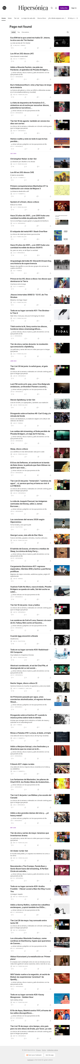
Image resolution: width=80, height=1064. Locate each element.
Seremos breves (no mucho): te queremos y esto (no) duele (30, 686)
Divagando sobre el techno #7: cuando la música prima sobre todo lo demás (28, 716)
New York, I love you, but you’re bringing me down (27, 316)
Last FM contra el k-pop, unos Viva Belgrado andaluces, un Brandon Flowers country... (30, 385)
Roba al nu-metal (16, 205)
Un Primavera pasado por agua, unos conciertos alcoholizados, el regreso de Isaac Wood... (30, 699)
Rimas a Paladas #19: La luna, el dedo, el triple (30, 733)
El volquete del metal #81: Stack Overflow (28, 231)
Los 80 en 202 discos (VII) (22, 172)
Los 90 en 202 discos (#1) (22, 53)
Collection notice (52, 1050)
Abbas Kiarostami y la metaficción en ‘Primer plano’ (30, 957)
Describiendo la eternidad (19, 56)
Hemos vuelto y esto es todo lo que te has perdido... (28, 140)
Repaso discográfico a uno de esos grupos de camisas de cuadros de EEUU (29, 267)
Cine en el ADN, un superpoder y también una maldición (29, 402)
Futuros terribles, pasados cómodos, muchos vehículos (28, 538)
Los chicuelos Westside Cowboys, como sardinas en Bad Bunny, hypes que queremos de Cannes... (30, 941)
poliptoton (19, 527)
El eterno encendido (17, 175)
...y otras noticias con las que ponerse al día (25, 110)
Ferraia (23, 45)
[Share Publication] (56, 8)
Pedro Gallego (23, 94)
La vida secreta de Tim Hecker (20, 43)
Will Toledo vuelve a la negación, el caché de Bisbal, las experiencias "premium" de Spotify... (30, 977)
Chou (30, 688)
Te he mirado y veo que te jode (20, 525)
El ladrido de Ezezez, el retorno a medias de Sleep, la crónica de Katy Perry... (29, 550)
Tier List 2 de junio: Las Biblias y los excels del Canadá (30, 796)
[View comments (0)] (25, 48)
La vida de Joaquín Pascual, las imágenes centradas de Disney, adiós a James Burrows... (28, 503)
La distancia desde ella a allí (19, 191)
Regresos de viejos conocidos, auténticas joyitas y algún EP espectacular (30, 575)
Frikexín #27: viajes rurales (22, 764)
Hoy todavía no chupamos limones (22, 655)
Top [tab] (18, 32)
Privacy (38, 1050)
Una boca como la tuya (18, 284)
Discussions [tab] (25, 32)
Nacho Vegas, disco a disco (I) (23, 683)
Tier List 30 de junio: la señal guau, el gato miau (29, 367)
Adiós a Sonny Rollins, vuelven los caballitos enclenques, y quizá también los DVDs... (30, 906)
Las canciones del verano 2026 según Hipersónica (27, 520)
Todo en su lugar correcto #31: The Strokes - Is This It (30, 311)
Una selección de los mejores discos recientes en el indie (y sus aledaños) (30, 768)
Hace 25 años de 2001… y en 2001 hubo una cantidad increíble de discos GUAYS (29, 246)
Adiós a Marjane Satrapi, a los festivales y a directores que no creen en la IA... (29, 747)
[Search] (52, 8)
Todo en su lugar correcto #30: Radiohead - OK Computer (29, 651)
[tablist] (20, 32)
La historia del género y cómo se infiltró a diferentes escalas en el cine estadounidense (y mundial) (30, 91)
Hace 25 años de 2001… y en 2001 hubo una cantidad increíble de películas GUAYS (29, 216)
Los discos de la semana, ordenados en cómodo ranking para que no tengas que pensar (31, 127)
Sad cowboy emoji (16, 1000)
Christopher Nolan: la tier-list (23, 159)
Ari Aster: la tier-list (19, 851)
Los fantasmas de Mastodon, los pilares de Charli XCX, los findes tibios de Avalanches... (30, 780)
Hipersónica (19, 76)
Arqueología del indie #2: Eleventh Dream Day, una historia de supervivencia (31, 262)
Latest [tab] (14, 32)
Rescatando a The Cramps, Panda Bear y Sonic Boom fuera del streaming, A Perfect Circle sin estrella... (29, 868)
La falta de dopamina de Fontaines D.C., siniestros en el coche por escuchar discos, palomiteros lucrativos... (29, 105)
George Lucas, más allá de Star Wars (26, 535)
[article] (40, 43)
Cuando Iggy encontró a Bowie (24, 636)
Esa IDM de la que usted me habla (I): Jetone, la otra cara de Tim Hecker (30, 39)
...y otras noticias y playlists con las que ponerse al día (28, 144)
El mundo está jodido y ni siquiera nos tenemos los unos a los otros (29, 854)
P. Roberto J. (22, 58)
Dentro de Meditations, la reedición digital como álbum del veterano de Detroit (30, 420)
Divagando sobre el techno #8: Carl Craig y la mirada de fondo (30, 414)
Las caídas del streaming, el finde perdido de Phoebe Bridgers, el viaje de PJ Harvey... (30, 432)
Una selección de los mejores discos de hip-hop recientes (29, 736)
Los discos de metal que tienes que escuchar (25, 234)
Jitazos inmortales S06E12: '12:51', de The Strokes (29, 296)
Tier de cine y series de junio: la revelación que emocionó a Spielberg (29, 345)
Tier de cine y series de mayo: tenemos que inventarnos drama (29, 834)
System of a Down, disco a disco (24, 202)
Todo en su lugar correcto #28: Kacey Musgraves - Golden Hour (27, 995)
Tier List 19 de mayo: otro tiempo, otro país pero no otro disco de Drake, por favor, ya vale (30, 1027)
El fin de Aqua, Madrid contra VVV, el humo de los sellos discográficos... (30, 1011)
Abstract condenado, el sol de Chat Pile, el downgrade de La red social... (29, 666)
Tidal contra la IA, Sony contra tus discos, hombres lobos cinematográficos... (28, 327)
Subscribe (64, 8)
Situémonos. (14, 639)
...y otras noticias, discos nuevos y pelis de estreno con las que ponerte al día (29, 73)
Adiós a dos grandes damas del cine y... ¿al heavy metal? (29, 814)
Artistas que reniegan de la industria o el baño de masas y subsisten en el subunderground (29, 721)
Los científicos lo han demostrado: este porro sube (27, 452)
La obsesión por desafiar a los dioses (22, 161)
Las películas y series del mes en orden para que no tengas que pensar (30, 350)
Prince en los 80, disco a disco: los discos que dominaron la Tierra (30, 280)
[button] (3, 18)
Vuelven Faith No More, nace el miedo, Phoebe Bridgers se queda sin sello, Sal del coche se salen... (31, 589)
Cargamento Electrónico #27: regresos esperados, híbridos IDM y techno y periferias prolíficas (30, 569)
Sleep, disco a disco (19, 449)
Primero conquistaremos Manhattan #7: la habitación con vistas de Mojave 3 (29, 187)
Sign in (73, 8)
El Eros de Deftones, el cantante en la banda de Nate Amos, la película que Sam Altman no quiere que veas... (30, 465)
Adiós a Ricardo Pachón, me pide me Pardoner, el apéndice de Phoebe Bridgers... (30, 68)
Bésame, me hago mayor (18, 300)
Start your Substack (35, 1055)
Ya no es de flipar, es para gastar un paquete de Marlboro (29, 221)
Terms (44, 1050)
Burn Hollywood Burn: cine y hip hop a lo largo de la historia (31, 86)
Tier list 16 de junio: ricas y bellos (25, 605)
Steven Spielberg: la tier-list (22, 400)
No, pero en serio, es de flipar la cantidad (24, 250)
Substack (30, 1060)
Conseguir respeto (16, 894)
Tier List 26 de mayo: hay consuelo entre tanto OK (28, 921)
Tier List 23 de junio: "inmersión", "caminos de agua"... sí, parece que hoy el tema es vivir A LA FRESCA (30, 483)
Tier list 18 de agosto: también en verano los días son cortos (30, 122)
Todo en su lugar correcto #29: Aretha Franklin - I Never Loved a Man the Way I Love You (30, 889)
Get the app (50, 1055)
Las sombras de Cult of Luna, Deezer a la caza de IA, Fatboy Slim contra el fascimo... (30, 621)
